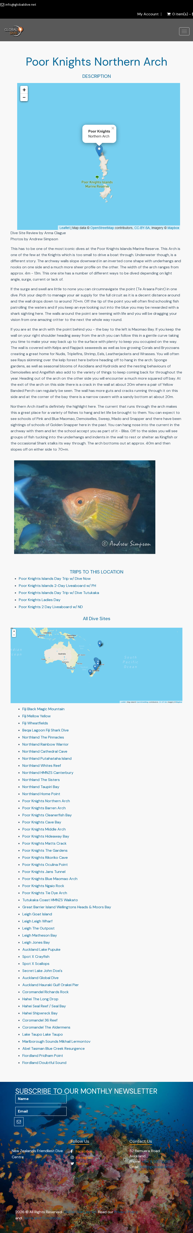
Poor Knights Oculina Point (45, 864)
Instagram (84, 1157)
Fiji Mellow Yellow (36, 716)
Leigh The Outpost (38, 928)
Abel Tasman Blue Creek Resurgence (53, 1048)
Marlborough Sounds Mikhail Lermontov (56, 1041)
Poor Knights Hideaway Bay (45, 836)
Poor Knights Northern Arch (46, 800)
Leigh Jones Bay (36, 942)
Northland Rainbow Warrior (45, 744)
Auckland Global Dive (40, 977)
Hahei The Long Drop (40, 998)
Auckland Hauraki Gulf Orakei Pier (50, 984)
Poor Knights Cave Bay (41, 822)
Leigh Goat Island (37, 914)
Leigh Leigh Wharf (37, 921)
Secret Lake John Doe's (42, 970)
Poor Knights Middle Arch (44, 829)
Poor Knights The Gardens (45, 850)
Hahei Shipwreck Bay (40, 1013)
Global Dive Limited (80, 1211)
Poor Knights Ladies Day (39, 599)
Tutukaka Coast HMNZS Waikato (50, 899)
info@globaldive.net (20, 4)
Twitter (82, 1163)
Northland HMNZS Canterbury (47, 772)
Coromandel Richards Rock (45, 991)
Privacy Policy (126, 1211)
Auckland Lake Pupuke (41, 949)
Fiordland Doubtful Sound (44, 1062)
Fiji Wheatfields (35, 723)
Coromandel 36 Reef (39, 1020)
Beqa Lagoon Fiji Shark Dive (45, 730)
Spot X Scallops (35, 963)
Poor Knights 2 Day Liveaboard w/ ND (51, 606)
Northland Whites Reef (41, 765)
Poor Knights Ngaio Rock (43, 885)
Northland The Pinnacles (43, 737)
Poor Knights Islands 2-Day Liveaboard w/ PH (57, 585)
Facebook (84, 1151)
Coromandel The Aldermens (46, 1027)
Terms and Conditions (42, 1218)
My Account (148, 14)
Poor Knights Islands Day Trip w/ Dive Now (55, 578)
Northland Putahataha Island (47, 758)
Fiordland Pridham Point (42, 1055)
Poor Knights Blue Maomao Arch (49, 878)
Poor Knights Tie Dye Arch (44, 892)
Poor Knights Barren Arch (44, 807)
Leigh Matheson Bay (39, 935)
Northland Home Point (41, 793)
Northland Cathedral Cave (44, 751)
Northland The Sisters (41, 779)
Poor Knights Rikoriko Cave (45, 857)
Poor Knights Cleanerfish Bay (47, 815)
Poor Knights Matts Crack (44, 843)
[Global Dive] (14, 30)
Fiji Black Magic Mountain (43, 708)
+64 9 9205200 (156, 1161)
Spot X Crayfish (35, 956)
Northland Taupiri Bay (40, 786)
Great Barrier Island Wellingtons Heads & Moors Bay (66, 907)
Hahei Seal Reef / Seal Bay (44, 1006)
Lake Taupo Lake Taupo (42, 1034)
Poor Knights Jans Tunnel (43, 871)
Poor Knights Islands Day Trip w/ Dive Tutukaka (59, 592)
